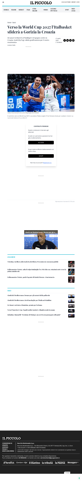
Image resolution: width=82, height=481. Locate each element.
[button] (41, 239)
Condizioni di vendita (7, 444)
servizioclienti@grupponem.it (50, 458)
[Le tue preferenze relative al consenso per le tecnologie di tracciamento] (79, 478)
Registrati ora (47, 163)
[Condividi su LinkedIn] (67, 40)
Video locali (73, 10)
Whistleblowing (8, 451)
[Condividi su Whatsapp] (73, 40)
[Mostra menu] (3, 2)
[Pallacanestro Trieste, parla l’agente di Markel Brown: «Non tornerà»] (71, 279)
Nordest (21, 10)
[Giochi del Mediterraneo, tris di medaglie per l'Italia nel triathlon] (71, 301)
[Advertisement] (41, 16)
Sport (67, 10)
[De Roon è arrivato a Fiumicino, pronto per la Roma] (71, 306)
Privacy (5, 449)
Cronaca (6, 10)
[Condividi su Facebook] (64, 40)
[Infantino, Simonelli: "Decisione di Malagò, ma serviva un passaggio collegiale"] (71, 315)
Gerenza (5, 447)
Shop (41, 156)
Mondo (46, 10)
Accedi (78, 2)
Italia (28, 10)
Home (9, 22)
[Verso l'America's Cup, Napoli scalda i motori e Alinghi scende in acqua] (71, 311)
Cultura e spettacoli (53, 10)
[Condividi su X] (70, 40)
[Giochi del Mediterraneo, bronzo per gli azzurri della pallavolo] (71, 296)
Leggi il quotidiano (66, 2)
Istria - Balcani (35, 10)
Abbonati (73, 2)
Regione (13, 10)
